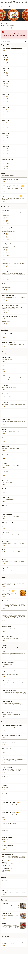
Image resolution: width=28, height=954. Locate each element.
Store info (14, 28)
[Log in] (26, 2)
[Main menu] (2, 2)
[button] (14, 50)
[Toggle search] (26, 41)
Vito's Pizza (14, 1)
